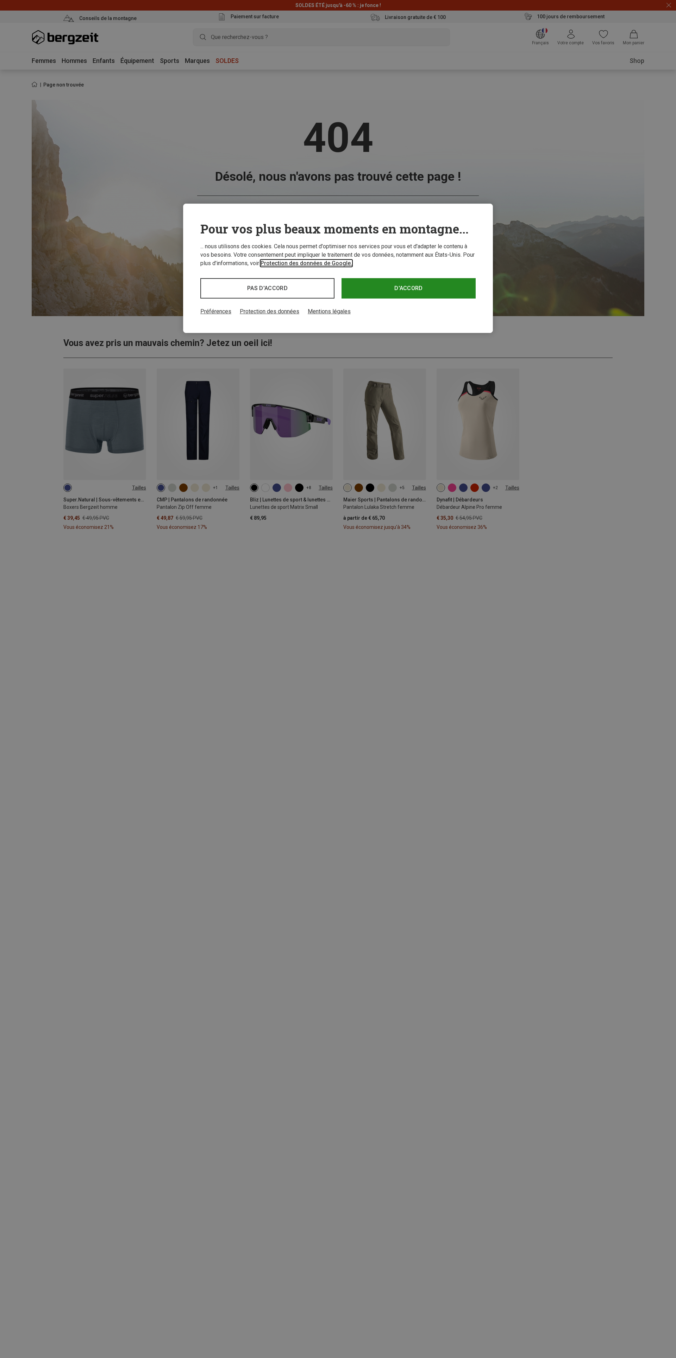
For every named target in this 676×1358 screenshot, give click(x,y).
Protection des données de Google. (306, 263)
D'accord (408, 288)
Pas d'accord (267, 288)
